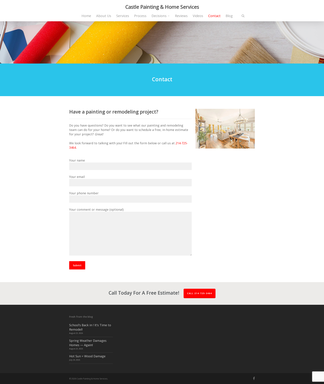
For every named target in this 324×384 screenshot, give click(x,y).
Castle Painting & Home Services (162, 7)
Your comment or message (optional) (96, 209)
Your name (77, 160)
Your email (77, 177)
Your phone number (84, 193)
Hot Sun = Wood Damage (87, 356)
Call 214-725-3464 (199, 293)
